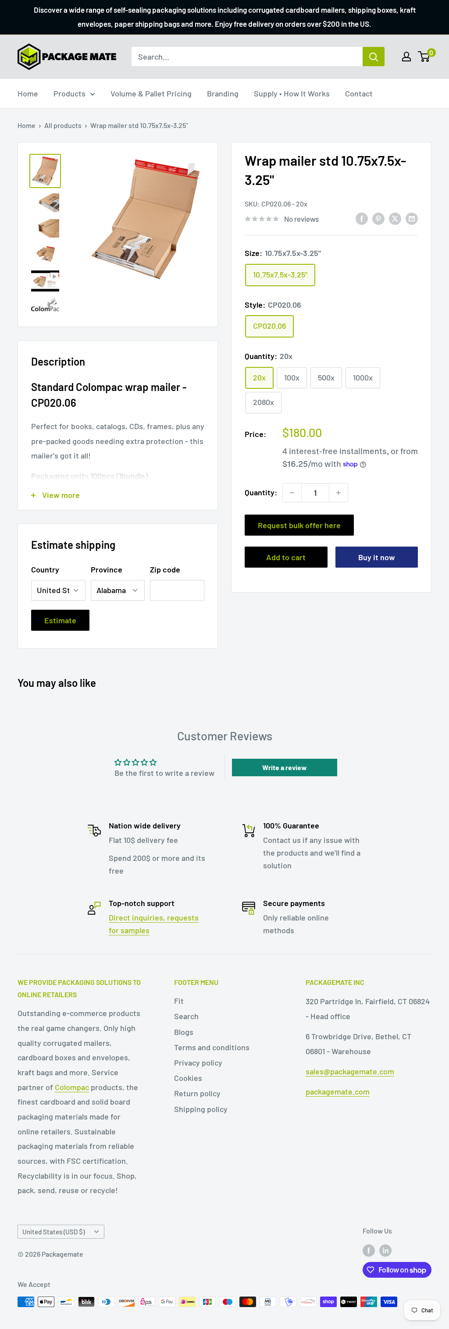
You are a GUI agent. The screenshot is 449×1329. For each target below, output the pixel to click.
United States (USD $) (53, 1232)
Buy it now (376, 557)
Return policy (197, 1093)
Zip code (165, 569)
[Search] (374, 56)
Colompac (72, 1087)
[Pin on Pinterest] (378, 218)
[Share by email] (412, 218)
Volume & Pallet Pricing (151, 93)
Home (28, 93)
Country (45, 569)
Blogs (183, 1032)
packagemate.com (338, 1091)
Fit (179, 1001)
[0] (424, 56)
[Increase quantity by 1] (338, 492)
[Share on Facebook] (362, 218)
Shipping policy (201, 1109)
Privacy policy (198, 1062)
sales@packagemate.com (350, 1071)
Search (186, 1016)
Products (69, 93)
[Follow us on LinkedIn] (385, 1250)
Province (106, 569)
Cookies (188, 1078)
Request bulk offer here (299, 525)
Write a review (284, 767)
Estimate (60, 620)
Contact (359, 93)
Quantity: (261, 492)
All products (63, 125)
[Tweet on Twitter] (395, 218)
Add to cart (286, 557)
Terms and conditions (211, 1047)
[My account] (406, 56)
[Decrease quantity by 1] (292, 492)
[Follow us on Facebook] (369, 1250)
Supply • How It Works (292, 93)
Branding (223, 93)
